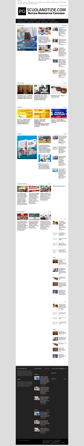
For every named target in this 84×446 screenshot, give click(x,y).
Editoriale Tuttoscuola (24, 48)
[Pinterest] (64, 5)
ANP (19, 148)
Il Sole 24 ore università (57, 368)
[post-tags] (65, 219)
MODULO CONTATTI (46, 443)
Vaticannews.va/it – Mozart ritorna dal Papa (58, 96)
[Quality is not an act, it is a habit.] (55, 238)
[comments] (61, 219)
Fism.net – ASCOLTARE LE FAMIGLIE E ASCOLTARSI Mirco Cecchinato (58, 121)
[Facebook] (60, 5)
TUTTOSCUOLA (20, 2)
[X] (62, 5)
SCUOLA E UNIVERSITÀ (38, 2)
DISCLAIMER (62, 442)
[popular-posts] (54, 219)
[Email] (66, 5)
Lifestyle (53, 373)
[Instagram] (65, 5)
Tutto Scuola (20, 25)
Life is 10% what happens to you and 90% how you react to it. (62, 245)
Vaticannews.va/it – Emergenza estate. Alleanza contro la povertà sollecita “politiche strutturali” (62, 292)
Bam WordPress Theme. (22, 382)
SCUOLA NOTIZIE (21, 211)
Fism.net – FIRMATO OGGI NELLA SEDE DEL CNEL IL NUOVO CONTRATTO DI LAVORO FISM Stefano (23, 121)
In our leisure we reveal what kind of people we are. (62, 234)
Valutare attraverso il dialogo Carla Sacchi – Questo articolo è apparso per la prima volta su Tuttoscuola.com (62, 42)
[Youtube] (61, 5)
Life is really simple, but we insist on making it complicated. (63, 250)
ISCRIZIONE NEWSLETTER (54, 443)
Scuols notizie (38, 368)
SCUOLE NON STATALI (62, 2)
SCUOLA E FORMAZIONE (46, 2)
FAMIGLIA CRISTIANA (31, 2)
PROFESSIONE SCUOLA (54, 2)
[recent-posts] (58, 219)
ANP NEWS (19, 133)
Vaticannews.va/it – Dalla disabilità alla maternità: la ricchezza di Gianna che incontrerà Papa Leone (40, 97)
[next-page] (19, 103)
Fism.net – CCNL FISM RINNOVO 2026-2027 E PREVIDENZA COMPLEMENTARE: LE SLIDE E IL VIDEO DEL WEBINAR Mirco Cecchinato (41, 123)
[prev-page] (18, 103)
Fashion (36, 374)
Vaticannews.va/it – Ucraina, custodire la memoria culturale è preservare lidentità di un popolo (62, 284)
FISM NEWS (25, 2)
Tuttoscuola (21, 38)
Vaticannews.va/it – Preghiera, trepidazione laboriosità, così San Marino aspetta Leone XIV (24, 97)
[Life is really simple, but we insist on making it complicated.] (55, 249)
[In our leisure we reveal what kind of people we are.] (55, 312)
